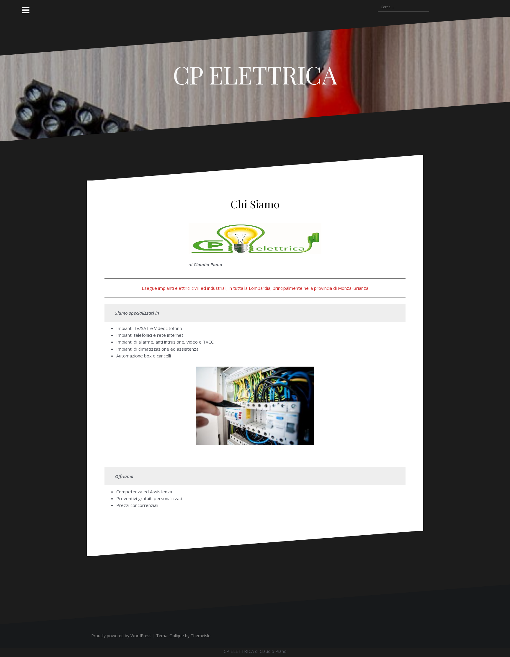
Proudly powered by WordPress (121, 635)
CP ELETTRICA (255, 74)
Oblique (176, 635)
